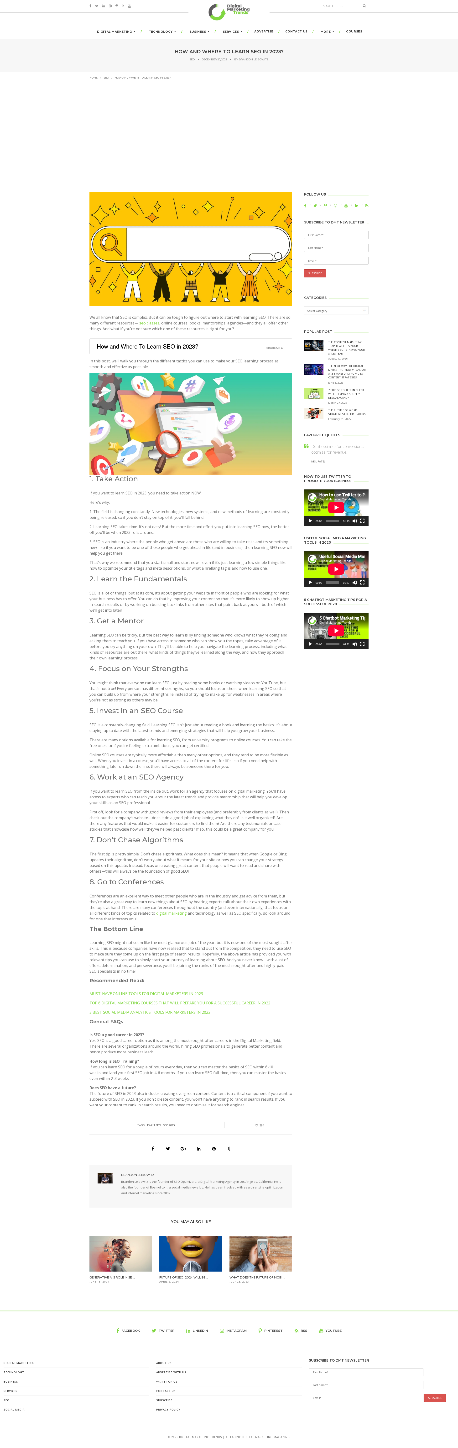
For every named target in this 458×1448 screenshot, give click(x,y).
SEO (192, 59)
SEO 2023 (169, 1125)
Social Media (14, 1409)
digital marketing (172, 913)
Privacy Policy (168, 1409)
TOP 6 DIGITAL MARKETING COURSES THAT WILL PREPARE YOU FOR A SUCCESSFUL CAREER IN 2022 (179, 1003)
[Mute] (354, 521)
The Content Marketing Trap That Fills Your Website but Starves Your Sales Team (346, 347)
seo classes (149, 323)
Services (231, 31)
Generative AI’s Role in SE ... (112, 1277)
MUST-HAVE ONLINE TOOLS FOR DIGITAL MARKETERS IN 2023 (146, 993)
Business (197, 31)
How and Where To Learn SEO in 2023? (147, 346)
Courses (354, 31)
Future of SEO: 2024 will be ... (183, 1277)
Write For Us (166, 1381)
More (326, 31)
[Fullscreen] (362, 521)
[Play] (310, 521)
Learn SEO (153, 1125)
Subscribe (164, 1400)
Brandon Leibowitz (254, 59)
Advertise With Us (171, 1372)
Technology (161, 31)
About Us (164, 1363)
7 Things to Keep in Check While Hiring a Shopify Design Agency (346, 393)
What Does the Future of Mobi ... (257, 1277)
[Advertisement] (229, 135)
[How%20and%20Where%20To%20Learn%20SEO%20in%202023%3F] (152, 1149)
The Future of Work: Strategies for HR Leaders (346, 412)
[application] (336, 507)
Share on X (274, 348)
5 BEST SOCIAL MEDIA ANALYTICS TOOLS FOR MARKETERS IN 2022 (149, 1012)
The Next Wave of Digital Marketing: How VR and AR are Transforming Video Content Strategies (347, 371)
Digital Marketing (114, 31)
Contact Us (296, 31)
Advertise (263, 31)
